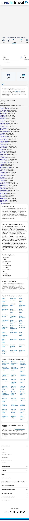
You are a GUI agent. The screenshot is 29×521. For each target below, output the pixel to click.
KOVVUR (2, 161)
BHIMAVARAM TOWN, (10, 240)
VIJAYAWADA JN (4, 174)
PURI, (3, 226)
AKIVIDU (2, 169)
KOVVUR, (12, 239)
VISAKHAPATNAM (4, 143)
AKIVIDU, (17, 240)
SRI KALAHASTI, (17, 247)
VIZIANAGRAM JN (4, 138)
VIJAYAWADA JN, (13, 242)
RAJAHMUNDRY (4, 159)
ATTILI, (3, 240)
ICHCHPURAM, (12, 229)
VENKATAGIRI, (11, 247)
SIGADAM (2, 134)
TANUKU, (24, 239)
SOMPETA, (17, 229)
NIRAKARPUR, (17, 226)
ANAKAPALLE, (5, 236)
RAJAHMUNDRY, (6, 239)
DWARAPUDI (3, 157)
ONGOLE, (17, 244)
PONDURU (2, 133)
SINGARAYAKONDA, (6, 246)
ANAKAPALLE (3, 146)
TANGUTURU (3, 188)
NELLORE (2, 195)
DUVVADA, (20, 235)
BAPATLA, (10, 243)
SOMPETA (2, 121)
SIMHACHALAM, (6, 235)
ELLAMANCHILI (4, 147)
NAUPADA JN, (12, 230)
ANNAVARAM (3, 151)
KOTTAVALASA (4, 139)
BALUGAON (3, 113)
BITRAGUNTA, (18, 246)
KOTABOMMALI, (19, 230)
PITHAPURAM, (5, 237)
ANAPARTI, (18, 237)
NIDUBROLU (3, 177)
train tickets (17, 91)
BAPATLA (2, 179)
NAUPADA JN (3, 126)
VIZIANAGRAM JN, (14, 233)
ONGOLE (2, 187)
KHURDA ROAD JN (5, 108)
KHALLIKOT (3, 115)
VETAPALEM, (20, 243)
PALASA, (7, 230)
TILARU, (25, 230)
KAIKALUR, (21, 240)
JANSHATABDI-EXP (11, 285)
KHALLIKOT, (13, 228)
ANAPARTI (2, 156)
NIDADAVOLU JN (4, 162)
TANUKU (2, 164)
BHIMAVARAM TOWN (5, 167)
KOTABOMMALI (4, 128)
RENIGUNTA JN (4, 201)
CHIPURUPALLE (4, 136)
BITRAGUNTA (3, 193)
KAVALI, (13, 246)
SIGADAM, (19, 232)
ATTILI (1, 165)
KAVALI (2, 192)
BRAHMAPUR (3, 118)
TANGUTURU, (22, 244)
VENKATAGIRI (3, 198)
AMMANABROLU (4, 185)
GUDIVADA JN (3, 172)
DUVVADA (2, 144)
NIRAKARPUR (3, 110)
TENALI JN (3, 175)
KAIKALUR (2, 170)
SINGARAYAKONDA (5, 190)
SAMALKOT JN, (12, 237)
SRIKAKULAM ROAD (5, 131)
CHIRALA (2, 180)
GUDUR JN (3, 197)
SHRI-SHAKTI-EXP (16, 283)
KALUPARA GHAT (4, 111)
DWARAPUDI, (24, 237)
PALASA (2, 125)
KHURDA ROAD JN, (9, 226)
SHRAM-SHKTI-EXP (9, 290)
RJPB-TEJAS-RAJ (12, 287)
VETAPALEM (3, 182)
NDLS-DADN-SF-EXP (7, 283)
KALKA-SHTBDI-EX (8, 288)
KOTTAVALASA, (21, 233)
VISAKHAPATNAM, (14, 235)
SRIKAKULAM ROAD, (7, 232)
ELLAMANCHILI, (12, 236)
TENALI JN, (19, 242)
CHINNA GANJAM (4, 183)
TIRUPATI (2, 203)
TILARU (2, 129)
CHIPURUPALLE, (6, 233)
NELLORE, (23, 246)
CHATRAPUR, (19, 228)
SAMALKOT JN (4, 154)
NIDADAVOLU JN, (18, 239)
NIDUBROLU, (5, 243)
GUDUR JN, (5, 247)
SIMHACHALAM (4, 141)
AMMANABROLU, (11, 244)
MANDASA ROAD (4, 123)
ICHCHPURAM (3, 120)
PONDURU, (14, 232)
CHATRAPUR (3, 116)
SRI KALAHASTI (4, 200)
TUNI (1, 149)
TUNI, (17, 236)
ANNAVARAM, (22, 236)
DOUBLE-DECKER (8, 286)
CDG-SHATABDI (15, 286)
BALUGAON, (8, 228)
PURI (1, 107)
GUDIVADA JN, (5, 242)
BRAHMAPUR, (5, 229)
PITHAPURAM (3, 152)
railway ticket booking (20, 429)
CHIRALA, (15, 243)
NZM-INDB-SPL (16, 288)
